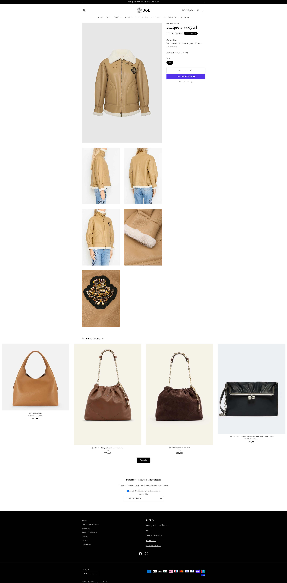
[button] (84, 10)
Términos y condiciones (90, 524)
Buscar (84, 520)
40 (170, 62)
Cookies (84, 536)
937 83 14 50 (151, 540)
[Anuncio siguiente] (204, 2)
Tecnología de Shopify (101, 582)
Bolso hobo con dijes (35, 413)
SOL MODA (90, 582)
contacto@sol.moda (153, 545)
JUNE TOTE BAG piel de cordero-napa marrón (107, 448)
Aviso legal (86, 528)
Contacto (85, 540)
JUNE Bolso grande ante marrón (179, 448)
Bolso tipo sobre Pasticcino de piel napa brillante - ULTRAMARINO (251, 437)
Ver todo (143, 460)
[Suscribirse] (161, 498)
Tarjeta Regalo (87, 544)
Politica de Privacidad (89, 532)
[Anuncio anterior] (82, 2)
